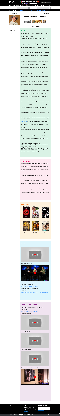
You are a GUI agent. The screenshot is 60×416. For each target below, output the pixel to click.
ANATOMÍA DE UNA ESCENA (29, 5)
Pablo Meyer (15, 415)
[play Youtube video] (35, 254)
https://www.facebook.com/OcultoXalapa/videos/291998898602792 (29, 286)
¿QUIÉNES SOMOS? (15, 5)
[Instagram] (47, 415)
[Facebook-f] (48, 415)
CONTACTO (42, 5)
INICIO (10, 5)
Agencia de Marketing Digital (27, 415)
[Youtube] (50, 415)
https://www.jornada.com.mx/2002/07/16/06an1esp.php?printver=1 (29, 311)
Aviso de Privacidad (31, 414)
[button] (22, 22)
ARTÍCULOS (22, 5)
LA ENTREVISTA (37, 5)
